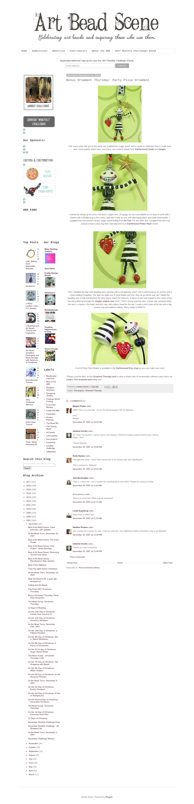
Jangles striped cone (104, 301)
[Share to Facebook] (113, 387)
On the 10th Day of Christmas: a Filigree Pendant (42, 631)
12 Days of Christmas (37, 718)
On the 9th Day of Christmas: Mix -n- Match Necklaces (43, 638)
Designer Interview (50, 388)
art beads (50, 432)
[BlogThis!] (108, 387)
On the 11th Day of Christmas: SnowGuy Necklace (41, 619)
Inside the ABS (52, 410)
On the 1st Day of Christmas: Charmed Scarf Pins (41, 713)
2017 (28, 482)
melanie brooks (80, 431)
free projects (79, 391)
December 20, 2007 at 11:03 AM (87, 485)
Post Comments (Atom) (89, 567)
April (31, 770)
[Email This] (105, 387)
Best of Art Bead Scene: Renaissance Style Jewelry (41, 560)
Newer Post (72, 563)
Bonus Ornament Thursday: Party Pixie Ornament (43, 596)
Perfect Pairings (50, 418)
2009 (28, 513)
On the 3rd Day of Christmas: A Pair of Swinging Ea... (44, 694)
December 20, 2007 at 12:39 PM (87, 535)
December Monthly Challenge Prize (44, 722)
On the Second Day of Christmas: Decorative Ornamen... (43, 700)
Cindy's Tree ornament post (79, 379)
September (34, 751)
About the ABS (101, 51)
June (31, 763)
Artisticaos (50, 293)
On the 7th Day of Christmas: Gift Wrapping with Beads (43, 663)
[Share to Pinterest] (116, 387)
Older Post (167, 563)
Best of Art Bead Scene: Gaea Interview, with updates (41, 528)
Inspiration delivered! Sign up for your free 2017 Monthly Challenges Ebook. (97, 60)
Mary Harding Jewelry (51, 250)
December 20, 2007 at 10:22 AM (87, 422)
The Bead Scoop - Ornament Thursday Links (41, 656)
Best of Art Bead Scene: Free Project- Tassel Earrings (41, 547)
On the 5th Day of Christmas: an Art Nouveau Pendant (44, 675)
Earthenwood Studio (144, 149)
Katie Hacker (79, 456)
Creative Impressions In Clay (51, 329)
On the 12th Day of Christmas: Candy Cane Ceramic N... (41, 613)
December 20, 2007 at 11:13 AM (87, 502)
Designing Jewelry (50, 394)
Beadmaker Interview (51, 377)
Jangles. (162, 149)
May (31, 767)
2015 (28, 489)
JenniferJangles (80, 478)
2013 (28, 497)
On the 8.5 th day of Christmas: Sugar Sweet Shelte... (42, 650)
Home (24, 51)
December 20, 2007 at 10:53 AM (87, 469)
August (32, 755)
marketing (50, 442)
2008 (28, 516)
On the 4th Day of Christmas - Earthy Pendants (41, 688)
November (34, 743)
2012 (28, 501)
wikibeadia (51, 451)
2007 (28, 520)
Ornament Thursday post (104, 376)
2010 (28, 509)
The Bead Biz (52, 423)
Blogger (109, 797)
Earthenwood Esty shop (127, 368)
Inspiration (51, 414)
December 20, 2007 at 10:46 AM (87, 447)
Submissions (39, 51)
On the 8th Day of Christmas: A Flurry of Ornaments (42, 644)
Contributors (78, 51)
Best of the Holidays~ (37, 565)
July (31, 759)
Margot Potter (79, 406)
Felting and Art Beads (37, 585)
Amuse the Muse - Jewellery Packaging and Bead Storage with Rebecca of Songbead (32, 350)
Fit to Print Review (51, 406)
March (32, 774)
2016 (28, 485)
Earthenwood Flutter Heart (139, 223)
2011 (28, 505)
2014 (28, 493)
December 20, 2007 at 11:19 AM (87, 518)
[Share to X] (111, 387)
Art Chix (127, 220)
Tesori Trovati (51, 349)
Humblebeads (51, 310)
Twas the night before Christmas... (43, 569)
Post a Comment (77, 557)
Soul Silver (50, 268)
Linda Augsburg (80, 511)
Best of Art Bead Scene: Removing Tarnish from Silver (43, 553)
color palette (51, 436)
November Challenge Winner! (41, 738)
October (32, 747)
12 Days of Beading (37, 608)
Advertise (58, 51)
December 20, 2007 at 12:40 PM (87, 551)
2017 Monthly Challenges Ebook (135, 51)
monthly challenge (50, 447)
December (34, 524)
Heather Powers (80, 527)
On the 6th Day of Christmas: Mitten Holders (41, 669)
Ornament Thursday (93, 391)
